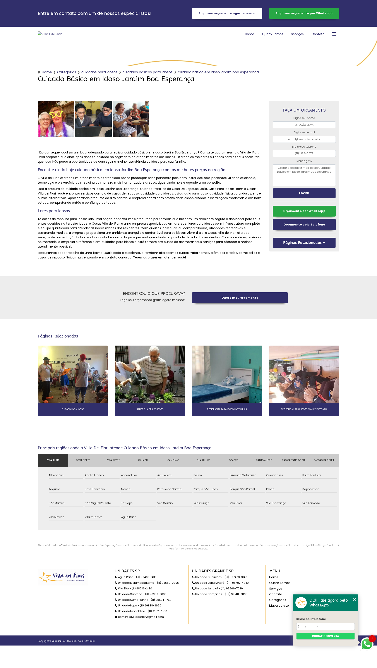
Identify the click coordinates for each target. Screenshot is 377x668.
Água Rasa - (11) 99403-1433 (136, 577)
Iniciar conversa (325, 636)
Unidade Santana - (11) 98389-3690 (141, 594)
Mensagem (304, 161)
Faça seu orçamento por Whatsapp (304, 13)
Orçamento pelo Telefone (304, 224)
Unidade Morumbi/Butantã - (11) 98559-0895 (148, 583)
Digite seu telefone (304, 146)
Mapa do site (279, 606)
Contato (318, 34)
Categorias (66, 72)
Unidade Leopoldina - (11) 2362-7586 (142, 611)
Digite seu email (304, 132)
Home (249, 34)
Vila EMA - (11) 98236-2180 (134, 588)
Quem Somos (272, 34)
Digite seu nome (304, 118)
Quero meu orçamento (239, 298)
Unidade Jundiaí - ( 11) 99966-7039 (219, 588)
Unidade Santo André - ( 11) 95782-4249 (222, 583)
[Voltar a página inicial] (50, 34)
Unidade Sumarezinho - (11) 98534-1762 (144, 600)
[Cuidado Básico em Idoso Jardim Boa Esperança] (56, 119)
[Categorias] (334, 34)
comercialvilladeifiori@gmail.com (140, 617)
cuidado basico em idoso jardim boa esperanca (218, 72)
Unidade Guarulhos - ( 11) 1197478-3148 (221, 577)
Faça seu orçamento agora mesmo (227, 13)
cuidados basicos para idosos (148, 72)
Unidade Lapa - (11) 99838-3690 (139, 605)
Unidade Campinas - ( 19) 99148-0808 (221, 594)
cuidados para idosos (99, 72)
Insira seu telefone (311, 619)
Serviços (297, 34)
